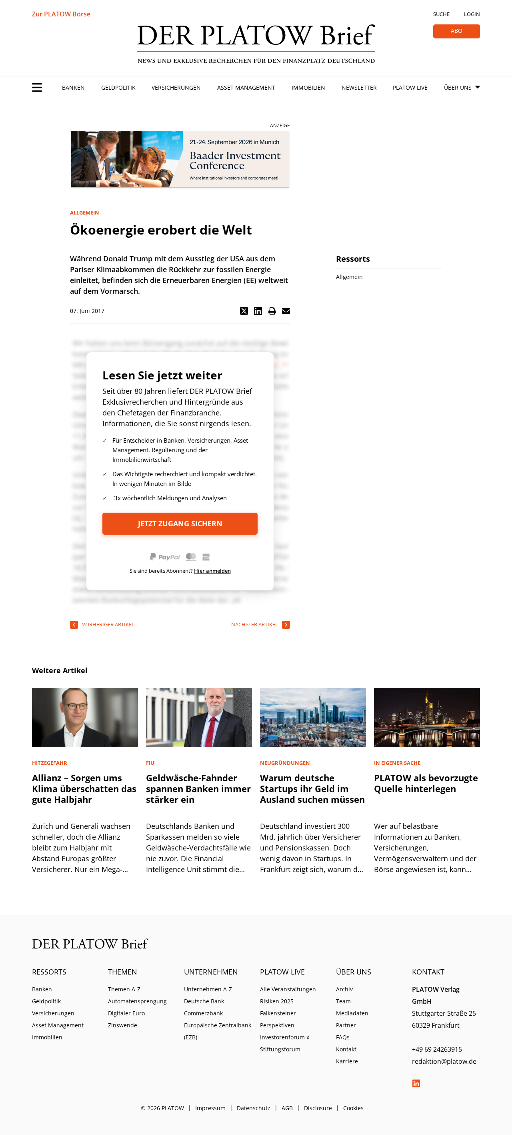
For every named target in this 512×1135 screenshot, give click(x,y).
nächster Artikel (254, 624)
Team (343, 1001)
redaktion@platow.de (444, 1061)
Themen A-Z (124, 989)
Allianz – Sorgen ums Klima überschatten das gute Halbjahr (84, 788)
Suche (441, 14)
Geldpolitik (118, 87)
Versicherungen (176, 87)
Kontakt (346, 1049)
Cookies (353, 1108)
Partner (346, 1025)
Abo (456, 30)
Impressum (210, 1108)
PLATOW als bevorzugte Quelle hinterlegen (426, 783)
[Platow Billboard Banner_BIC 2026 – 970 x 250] (180, 160)
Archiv (344, 989)
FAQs (343, 1037)
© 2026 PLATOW (162, 1108)
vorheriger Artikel (108, 624)
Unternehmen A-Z (208, 989)
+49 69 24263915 (437, 1049)
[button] (244, 311)
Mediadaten (352, 1013)
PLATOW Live (410, 87)
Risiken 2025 (277, 1001)
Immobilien (308, 87)
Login (472, 14)
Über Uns (458, 87)
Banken (73, 87)
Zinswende (122, 1025)
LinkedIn (416, 1083)
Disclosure (318, 1108)
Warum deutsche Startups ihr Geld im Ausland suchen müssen (312, 788)
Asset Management (246, 87)
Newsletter (359, 87)
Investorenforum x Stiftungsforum (284, 1043)
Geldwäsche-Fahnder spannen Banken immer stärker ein (198, 788)
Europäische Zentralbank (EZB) (217, 1031)
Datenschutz (253, 1108)
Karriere (347, 1061)
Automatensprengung (137, 1001)
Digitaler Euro (126, 1013)
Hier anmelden (212, 570)
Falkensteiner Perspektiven (278, 1019)
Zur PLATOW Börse (61, 14)
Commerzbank (203, 1013)
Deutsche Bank (204, 1001)
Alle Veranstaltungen (288, 989)
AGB (287, 1108)
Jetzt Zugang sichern (180, 523)
